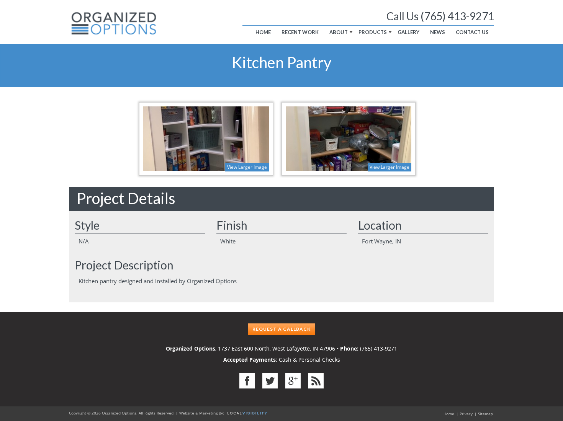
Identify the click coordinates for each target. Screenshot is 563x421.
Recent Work (300, 32)
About (338, 32)
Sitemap (485, 413)
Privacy (466, 413)
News (437, 32)
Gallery (408, 32)
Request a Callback (281, 329)
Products (372, 32)
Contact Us (472, 32)
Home (263, 32)
